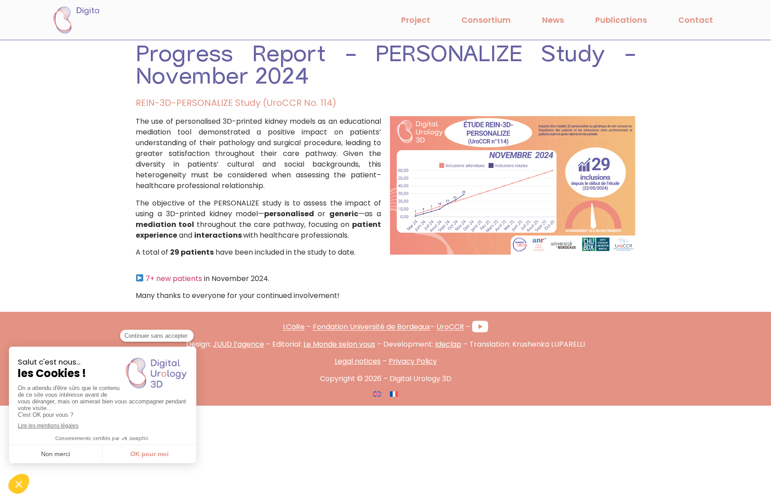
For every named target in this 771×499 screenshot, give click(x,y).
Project (415, 19)
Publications (621, 19)
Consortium (486, 19)
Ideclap (448, 344)
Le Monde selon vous (339, 344)
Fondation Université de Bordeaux (371, 327)
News (553, 19)
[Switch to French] (394, 394)
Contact (695, 19)
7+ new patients (173, 278)
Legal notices (358, 361)
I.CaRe (294, 327)
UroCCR (450, 327)
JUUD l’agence (238, 344)
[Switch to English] (377, 394)
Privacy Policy (413, 361)
